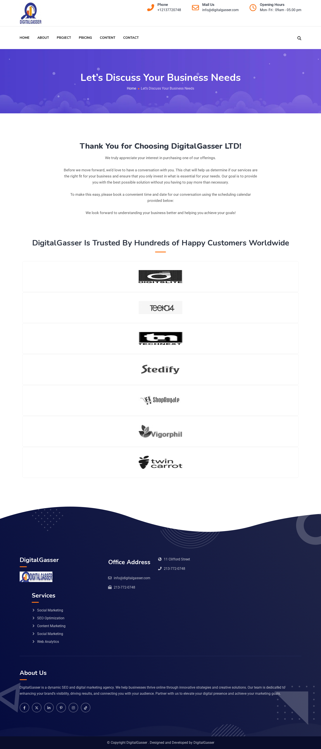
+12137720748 (169, 10)
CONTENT (107, 38)
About (43, 38)
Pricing (85, 38)
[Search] (299, 38)
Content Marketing (51, 626)
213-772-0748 (174, 569)
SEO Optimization (50, 618)
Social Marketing (50, 610)
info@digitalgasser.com (220, 10)
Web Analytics (48, 642)
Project (64, 38)
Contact (131, 38)
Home (24, 38)
